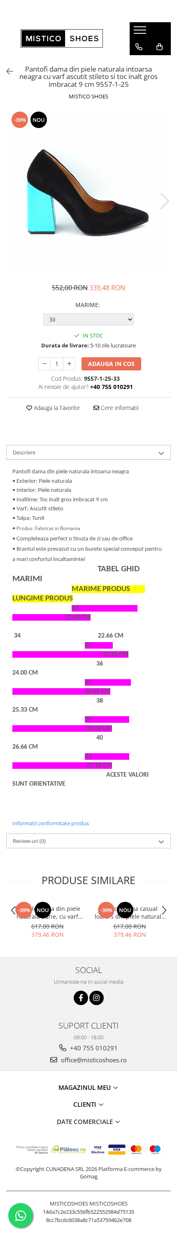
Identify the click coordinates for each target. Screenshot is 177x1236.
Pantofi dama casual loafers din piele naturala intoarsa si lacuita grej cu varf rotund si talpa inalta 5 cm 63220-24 (130, 912)
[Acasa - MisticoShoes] (62, 38)
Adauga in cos (111, 364)
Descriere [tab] (24, 452)
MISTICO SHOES (88, 96)
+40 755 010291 (93, 1048)
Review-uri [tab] (29, 841)
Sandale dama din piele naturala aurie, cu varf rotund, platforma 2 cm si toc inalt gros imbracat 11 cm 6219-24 (47, 912)
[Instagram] (96, 998)
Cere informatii (119, 408)
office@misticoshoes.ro (93, 1060)
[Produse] (141, 32)
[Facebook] (81, 998)
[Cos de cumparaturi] (159, 47)
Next (164, 201)
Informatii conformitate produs (50, 823)
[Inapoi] (6, 71)
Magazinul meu (85, 1087)
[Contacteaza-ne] (139, 47)
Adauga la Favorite (56, 408)
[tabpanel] (88, 192)
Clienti (85, 1104)
